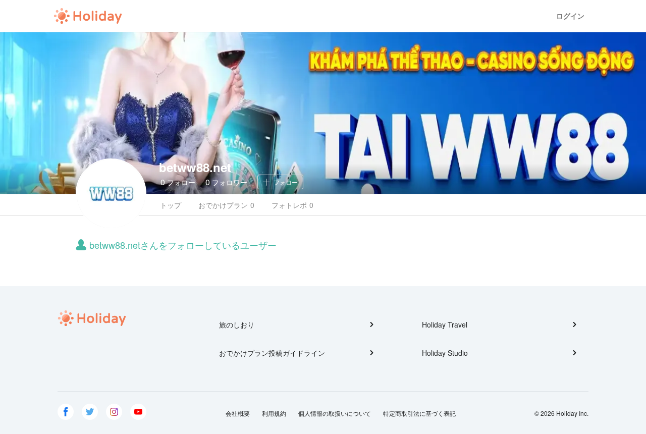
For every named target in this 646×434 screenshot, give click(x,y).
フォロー (177, 182)
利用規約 (274, 413)
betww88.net (195, 167)
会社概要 (238, 413)
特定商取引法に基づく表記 (419, 413)
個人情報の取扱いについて (334, 413)
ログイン (570, 16)
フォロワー (226, 182)
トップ (170, 205)
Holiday (87, 16)
